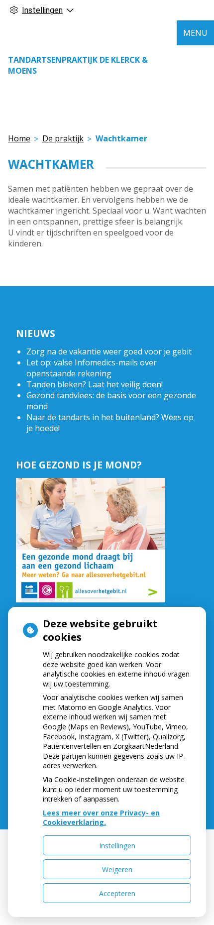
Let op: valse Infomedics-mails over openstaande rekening (91, 368)
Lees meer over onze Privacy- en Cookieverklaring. (101, 817)
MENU (195, 32)
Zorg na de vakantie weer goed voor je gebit (109, 351)
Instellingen (117, 845)
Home (19, 138)
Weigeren (117, 869)
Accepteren (117, 893)
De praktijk (63, 138)
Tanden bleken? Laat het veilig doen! (94, 384)
